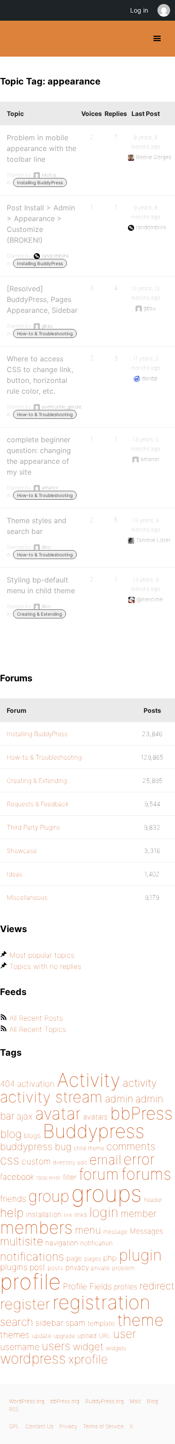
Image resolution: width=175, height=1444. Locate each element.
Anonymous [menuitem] (163, 10)
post (37, 1267)
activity (139, 1082)
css (9, 1160)
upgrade (64, 1336)
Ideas (14, 874)
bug (63, 1146)
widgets (116, 1348)
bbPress (141, 1113)
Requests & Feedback (38, 804)
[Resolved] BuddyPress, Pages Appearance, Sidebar (42, 299)
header (153, 1199)
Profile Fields (87, 1286)
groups (106, 1193)
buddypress (26, 1146)
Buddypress (93, 1131)
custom (36, 1161)
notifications (32, 1256)
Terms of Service (103, 1426)
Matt (135, 1401)
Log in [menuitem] (139, 10)
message (115, 1231)
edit (82, 1162)
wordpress (33, 1358)
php (110, 1257)
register (25, 1304)
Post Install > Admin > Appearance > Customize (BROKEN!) (41, 223)
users (56, 1346)
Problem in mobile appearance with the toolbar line (41, 148)
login (103, 1212)
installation (43, 1214)
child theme (89, 1148)
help (12, 1212)
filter (69, 1177)
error (139, 1159)
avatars (95, 1116)
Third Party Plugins (33, 827)
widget (88, 1346)
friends (13, 1198)
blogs (32, 1135)
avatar (58, 1113)
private (100, 1267)
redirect (157, 1286)
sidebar (49, 1323)
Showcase (22, 850)
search (16, 1321)
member (139, 1213)
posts (55, 1267)
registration (101, 1302)
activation (36, 1084)
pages (92, 1258)
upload (86, 1335)
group (48, 1196)
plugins (13, 1267)
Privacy (68, 1426)
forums (146, 1174)
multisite (21, 1241)
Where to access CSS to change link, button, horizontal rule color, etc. (40, 374)
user (124, 1334)
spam (75, 1323)
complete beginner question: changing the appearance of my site (39, 455)
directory (64, 1162)
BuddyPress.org (14, 39)
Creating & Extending (39, 614)
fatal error (48, 1177)
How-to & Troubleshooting (45, 333)
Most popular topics (41, 955)
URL (105, 1335)
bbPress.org (64, 1401)
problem (123, 1267)
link (68, 1215)
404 (7, 1084)
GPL (14, 1426)
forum (99, 1174)
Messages (146, 1230)
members (36, 1227)
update (42, 1335)
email (105, 1159)
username (19, 1347)
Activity (88, 1079)
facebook (17, 1177)
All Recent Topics (37, 1029)
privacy (77, 1267)
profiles (125, 1286)
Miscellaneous (27, 897)
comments (130, 1146)
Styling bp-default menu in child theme (41, 585)
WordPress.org (26, 1401)
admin (119, 1099)
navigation (61, 1243)
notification (96, 1243)
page (74, 1258)
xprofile (88, 1359)
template (101, 1323)
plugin (140, 1254)
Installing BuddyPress (40, 182)
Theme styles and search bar (36, 526)
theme (140, 1320)
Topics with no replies (45, 966)
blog (11, 1134)
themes (15, 1334)
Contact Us (39, 1426)
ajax (25, 1116)
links (80, 1214)
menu (88, 1230)
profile (30, 1282)
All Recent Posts (36, 1017)
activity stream (51, 1097)
